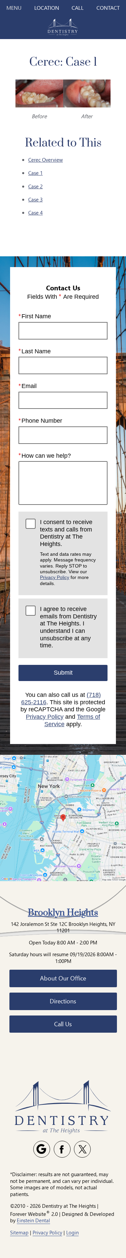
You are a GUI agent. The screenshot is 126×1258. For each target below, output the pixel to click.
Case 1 (35, 172)
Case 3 (35, 199)
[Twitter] (82, 1149)
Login (72, 1232)
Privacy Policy (54, 577)
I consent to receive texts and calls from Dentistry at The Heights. (68, 552)
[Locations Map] (63, 817)
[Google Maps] (41, 1149)
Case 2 (35, 186)
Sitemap (19, 1232)
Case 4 (35, 212)
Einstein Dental (33, 1220)
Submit (63, 672)
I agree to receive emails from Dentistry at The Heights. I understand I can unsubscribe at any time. (68, 627)
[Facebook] (62, 1149)
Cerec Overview (45, 159)
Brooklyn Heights (63, 912)
